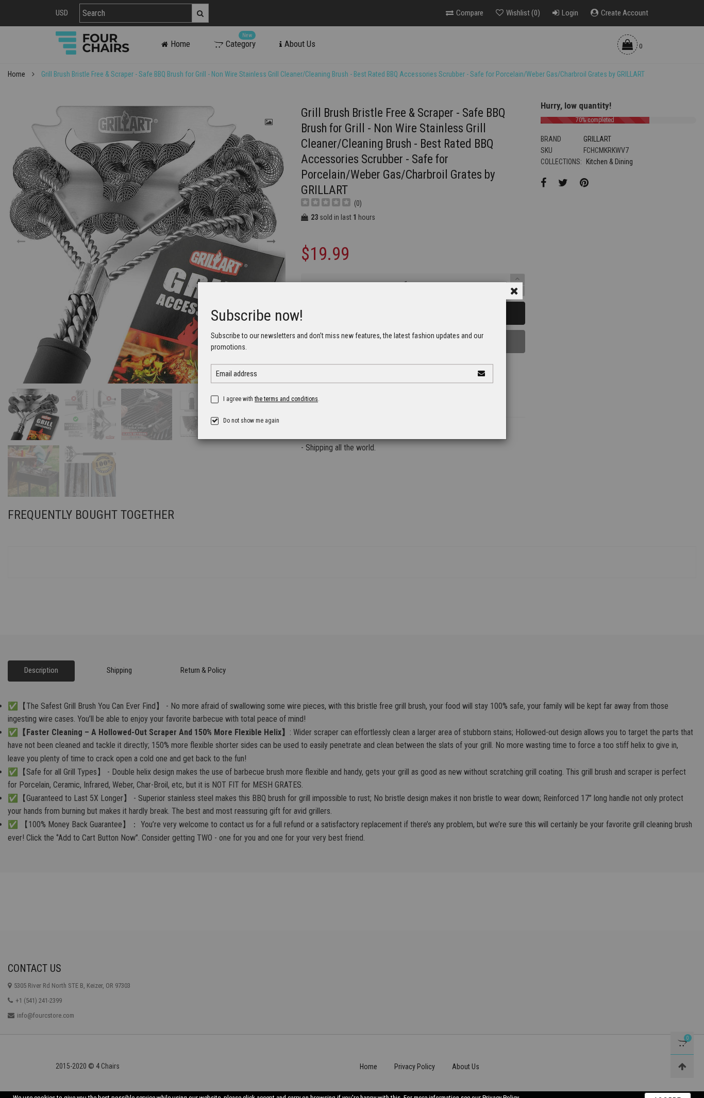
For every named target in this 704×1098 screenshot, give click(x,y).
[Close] (514, 298)
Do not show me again (251, 428)
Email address (236, 382)
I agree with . (271, 407)
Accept (667, 1084)
